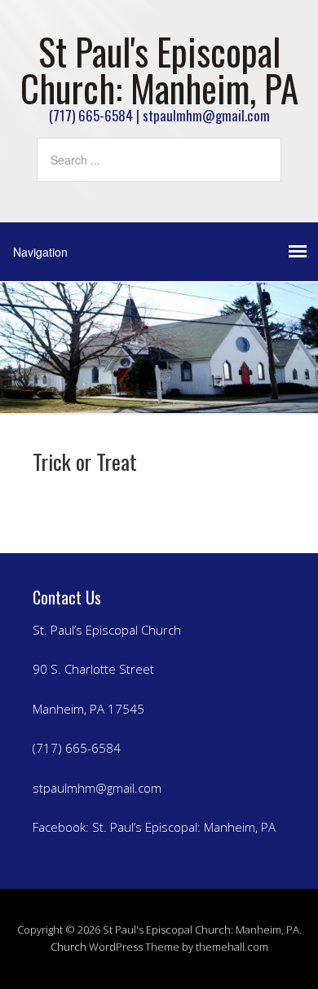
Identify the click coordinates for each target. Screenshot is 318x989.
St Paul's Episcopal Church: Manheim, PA (159, 69)
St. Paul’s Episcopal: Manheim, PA (184, 827)
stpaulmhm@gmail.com (97, 788)
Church (68, 946)
